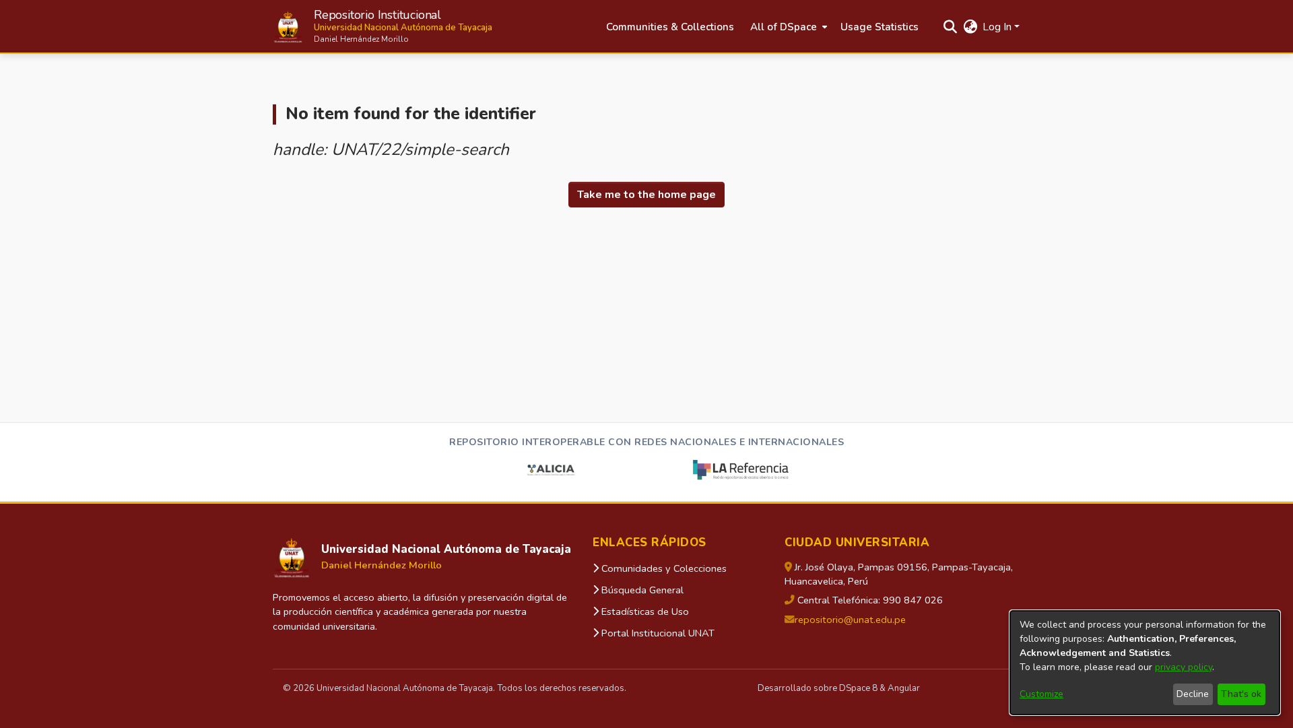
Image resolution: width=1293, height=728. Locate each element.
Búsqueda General (641, 590)
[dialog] (1145, 663)
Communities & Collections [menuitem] (670, 27)
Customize (1041, 694)
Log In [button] (998, 27)
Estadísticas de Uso (644, 611)
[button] (382, 26)
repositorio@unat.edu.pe (850, 619)
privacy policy (1183, 667)
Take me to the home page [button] (646, 194)
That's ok (1241, 694)
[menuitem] (787, 27)
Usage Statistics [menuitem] (879, 27)
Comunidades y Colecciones (663, 568)
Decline (1192, 694)
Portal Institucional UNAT (657, 633)
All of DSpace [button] (783, 27)
